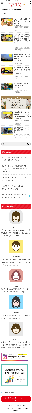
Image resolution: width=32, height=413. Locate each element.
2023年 (9, 392)
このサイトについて (23, 405)
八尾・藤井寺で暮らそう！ (15, 408)
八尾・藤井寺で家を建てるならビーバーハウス (13, 9)
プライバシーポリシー (10, 405)
